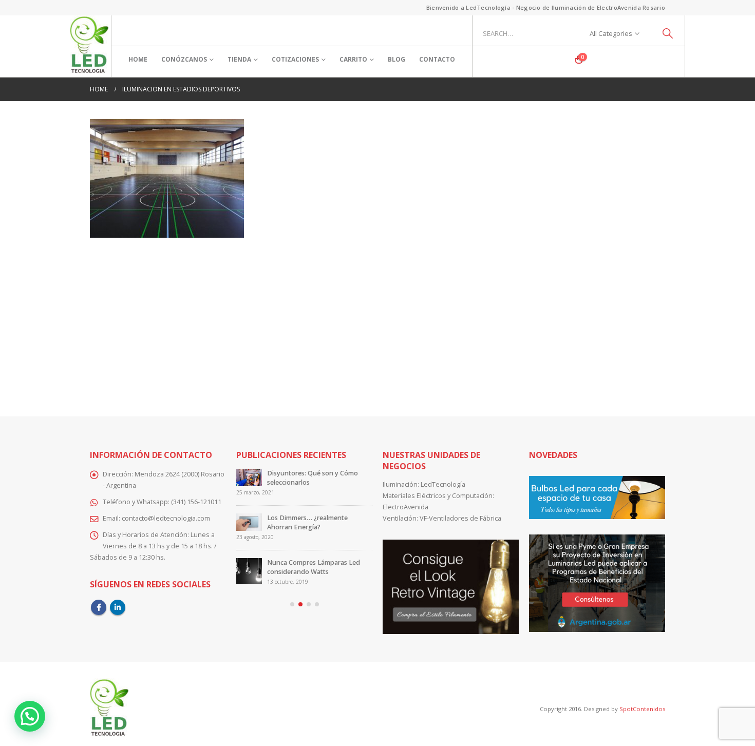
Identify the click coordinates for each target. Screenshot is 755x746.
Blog (396, 59)
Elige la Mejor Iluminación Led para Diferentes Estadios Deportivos (323, 562)
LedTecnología (443, 484)
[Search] (668, 33)
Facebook (98, 607)
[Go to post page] (259, 481)
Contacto (437, 59)
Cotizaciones (295, 59)
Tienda (239, 59)
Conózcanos (184, 59)
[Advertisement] (377, 320)
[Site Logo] (89, 46)
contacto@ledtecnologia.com (166, 518)
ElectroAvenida (405, 507)
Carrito (353, 59)
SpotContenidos (641, 709)
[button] (292, 604)
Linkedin (117, 607)
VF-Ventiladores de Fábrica (460, 518)
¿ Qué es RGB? (299, 517)
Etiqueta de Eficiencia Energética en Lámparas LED (327, 478)
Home (137, 59)
